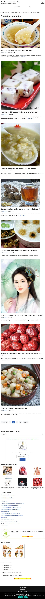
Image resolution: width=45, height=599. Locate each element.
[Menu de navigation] (42, 3)
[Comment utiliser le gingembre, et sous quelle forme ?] (22, 193)
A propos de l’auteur (22, 591)
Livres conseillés (4, 525)
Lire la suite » (23, 56)
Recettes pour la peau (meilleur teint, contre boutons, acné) (22, 315)
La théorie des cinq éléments (7, 499)
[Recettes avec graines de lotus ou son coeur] (22, 33)
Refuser (25, 597)
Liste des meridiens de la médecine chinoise (11, 507)
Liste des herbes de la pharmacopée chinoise (10, 523)
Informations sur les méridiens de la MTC (9, 505)
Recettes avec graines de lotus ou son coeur (17, 50)
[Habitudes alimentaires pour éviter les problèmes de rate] (22, 337)
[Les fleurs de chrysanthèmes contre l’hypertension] (22, 234)
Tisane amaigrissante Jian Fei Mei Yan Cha (10, 513)
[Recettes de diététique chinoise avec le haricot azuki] (22, 85)
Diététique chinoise (33, 12)
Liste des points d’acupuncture (7, 519)
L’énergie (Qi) (4, 501)
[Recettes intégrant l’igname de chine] (22, 385)
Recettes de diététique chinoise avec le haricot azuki (19, 112)
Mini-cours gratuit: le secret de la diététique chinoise (12, 515)
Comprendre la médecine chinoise (8, 494)
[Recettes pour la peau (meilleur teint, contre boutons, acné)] (22, 286)
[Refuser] (43, 595)
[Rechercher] (29, 7)
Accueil (7, 12)
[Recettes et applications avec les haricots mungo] (22, 145)
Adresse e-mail (22, 454)
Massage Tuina (4, 517)
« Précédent (4, 422)
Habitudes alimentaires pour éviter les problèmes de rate (21, 353)
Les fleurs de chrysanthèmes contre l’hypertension (19, 250)
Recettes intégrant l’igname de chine (14, 408)
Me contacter (22, 589)
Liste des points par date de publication (9, 521)
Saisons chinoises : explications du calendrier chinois (13, 503)
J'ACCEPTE (20, 597)
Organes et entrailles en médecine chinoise (10, 509)
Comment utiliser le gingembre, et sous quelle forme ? (20, 209)
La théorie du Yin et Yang (6, 497)
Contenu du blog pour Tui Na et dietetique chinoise (19, 12)
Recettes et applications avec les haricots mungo (18, 169)
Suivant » (25, 422)
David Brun (4, 52)
